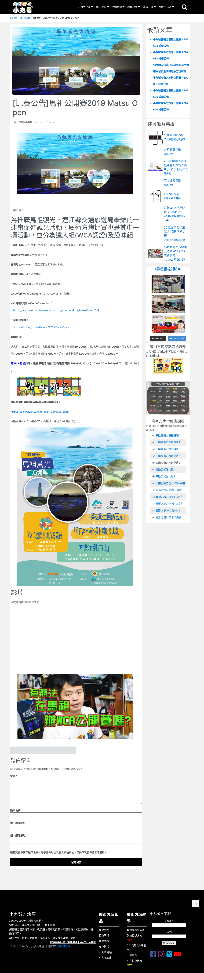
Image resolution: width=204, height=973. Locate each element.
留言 (13, 775)
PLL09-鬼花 (172, 194)
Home (13, 17)
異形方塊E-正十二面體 (168, 517)
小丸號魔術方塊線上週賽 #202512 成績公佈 (175, 251)
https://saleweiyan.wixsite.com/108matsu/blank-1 (41, 411)
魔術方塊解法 (178, 139)
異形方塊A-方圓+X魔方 (169, 490)
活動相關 (117, 6)
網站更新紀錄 (57, 942)
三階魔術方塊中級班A (168, 442)
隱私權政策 (63, 946)
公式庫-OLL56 (173, 135)
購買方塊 (148, 6)
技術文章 (168, 198)
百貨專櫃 (104, 935)
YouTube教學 (88, 942)
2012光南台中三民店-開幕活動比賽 (174, 231)
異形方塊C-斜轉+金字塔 (169, 503)
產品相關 (168, 153)
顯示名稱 (15, 810)
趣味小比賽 (179, 239)
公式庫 (167, 139)
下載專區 (72, 942)
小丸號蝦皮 (105, 957)
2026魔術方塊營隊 (136, 947)
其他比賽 (25, 17)
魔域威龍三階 (172, 180)
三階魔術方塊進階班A (168, 455)
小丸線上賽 (170, 259)
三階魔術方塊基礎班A (168, 435)
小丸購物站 (105, 952)
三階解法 (178, 198)
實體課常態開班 (136, 930)
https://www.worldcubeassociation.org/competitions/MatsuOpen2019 (56, 310)
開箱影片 (104, 946)
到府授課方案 (134, 937)
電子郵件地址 (18, 822)
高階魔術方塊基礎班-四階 (170, 483)
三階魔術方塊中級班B (168, 449)
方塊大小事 (84, 6)
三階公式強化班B (165, 476)
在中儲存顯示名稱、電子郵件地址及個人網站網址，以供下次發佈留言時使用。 (58, 852)
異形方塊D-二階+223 (168, 510)
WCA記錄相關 (171, 216)
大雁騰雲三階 (172, 149)
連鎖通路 (104, 941)
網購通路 (104, 930)
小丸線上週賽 (134, 962)
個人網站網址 (18, 835)
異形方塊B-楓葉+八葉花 (169, 496)
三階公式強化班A (165, 469)
